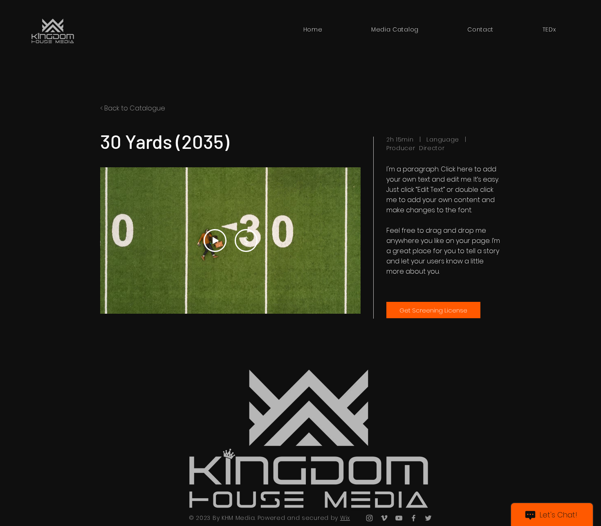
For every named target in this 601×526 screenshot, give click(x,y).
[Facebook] (413, 518)
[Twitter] (428, 518)
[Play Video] (215, 240)
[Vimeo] (384, 518)
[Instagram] (369, 518)
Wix (345, 518)
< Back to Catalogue (132, 108)
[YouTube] (399, 518)
